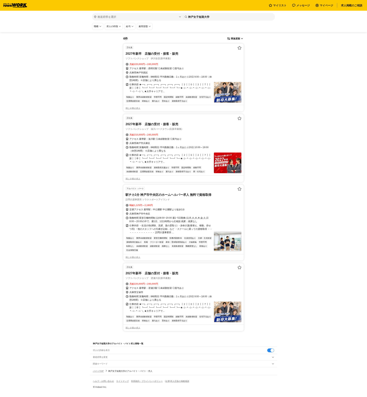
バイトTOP (98, 371)
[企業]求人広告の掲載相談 (177, 381)
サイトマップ (122, 381)
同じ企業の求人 (133, 108)
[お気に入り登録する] (239, 48)
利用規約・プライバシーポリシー (147, 381)
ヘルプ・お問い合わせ (103, 381)
